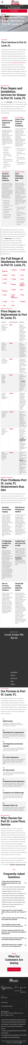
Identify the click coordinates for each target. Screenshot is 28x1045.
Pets (22, 289)
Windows (23, 301)
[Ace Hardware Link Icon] (26, 1002)
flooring (21, 460)
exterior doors (8, 238)
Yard (4, 305)
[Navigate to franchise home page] (15, 2)
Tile (13, 301)
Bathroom (14, 270)
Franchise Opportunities (7, 1006)
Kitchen (14, 289)
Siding (22, 295)
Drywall (5, 279)
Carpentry (23, 270)
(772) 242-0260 (15, 8)
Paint (13, 305)
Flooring (14, 279)
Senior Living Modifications (14, 296)
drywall (23, 381)
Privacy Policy (19, 1041)
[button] (14, 884)
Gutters (5, 283)
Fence (22, 279)
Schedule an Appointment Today (17, 864)
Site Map (15, 1041)
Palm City (13, 675)
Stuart (12, 681)
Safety (4, 295)
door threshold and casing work (22, 439)
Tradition (13, 684)
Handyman (13, 284)
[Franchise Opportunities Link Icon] (26, 1006)
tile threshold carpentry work (18, 558)
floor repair (9, 102)
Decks (13, 275)
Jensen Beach (14, 672)
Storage (5, 301)
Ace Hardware (4, 1002)
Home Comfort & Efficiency (22, 284)
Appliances (4, 271)
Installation (5, 291)
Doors (22, 275)
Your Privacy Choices (15, 1042)
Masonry (5, 275)
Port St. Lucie (14, 678)
